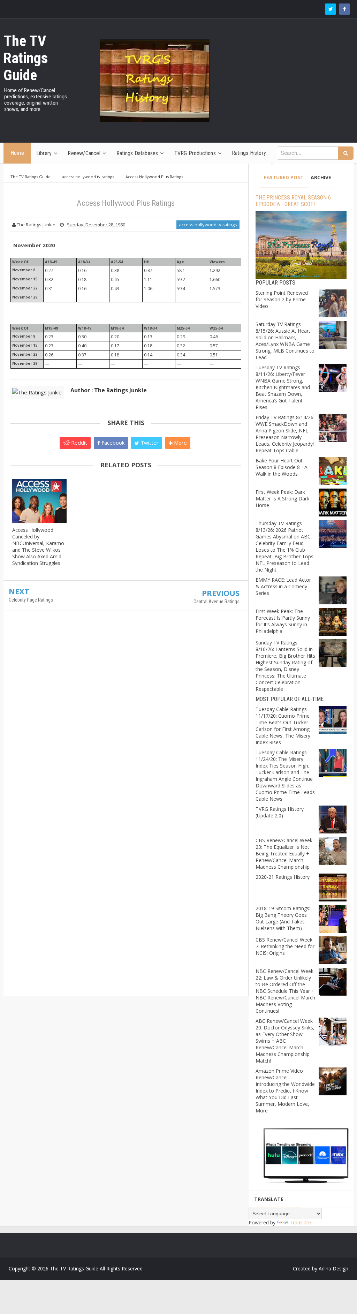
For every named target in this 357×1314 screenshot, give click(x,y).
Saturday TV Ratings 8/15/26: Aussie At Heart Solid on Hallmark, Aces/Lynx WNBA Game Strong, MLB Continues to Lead (285, 341)
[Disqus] (125, 717)
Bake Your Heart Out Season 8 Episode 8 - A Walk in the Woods (281, 467)
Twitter (149, 442)
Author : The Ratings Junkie (108, 390)
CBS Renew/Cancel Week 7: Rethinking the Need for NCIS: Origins (285, 946)
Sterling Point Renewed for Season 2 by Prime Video (282, 299)
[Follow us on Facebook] (344, 9)
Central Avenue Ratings (216, 601)
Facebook (112, 442)
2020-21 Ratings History (283, 877)
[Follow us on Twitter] (330, 9)
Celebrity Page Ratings (31, 600)
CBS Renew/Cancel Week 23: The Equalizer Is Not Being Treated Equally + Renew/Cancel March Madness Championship (284, 853)
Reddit (78, 442)
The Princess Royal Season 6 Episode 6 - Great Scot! (293, 200)
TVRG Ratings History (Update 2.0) (280, 812)
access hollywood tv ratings (208, 224)
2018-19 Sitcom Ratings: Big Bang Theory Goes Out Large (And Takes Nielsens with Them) (283, 918)
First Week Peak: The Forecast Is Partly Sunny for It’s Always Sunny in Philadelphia (283, 621)
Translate (300, 1222)
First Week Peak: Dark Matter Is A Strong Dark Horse (282, 498)
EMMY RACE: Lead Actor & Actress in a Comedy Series (283, 586)
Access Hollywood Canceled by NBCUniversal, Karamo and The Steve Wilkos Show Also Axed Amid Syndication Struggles (38, 546)
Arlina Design (333, 1268)
